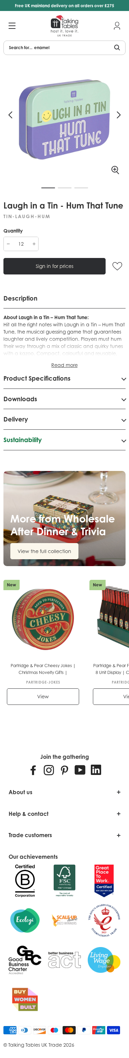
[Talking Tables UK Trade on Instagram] (49, 770)
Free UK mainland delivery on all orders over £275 (64, 5)
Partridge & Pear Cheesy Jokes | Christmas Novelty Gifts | (43, 669)
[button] (10, 115)
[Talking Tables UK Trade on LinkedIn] (96, 770)
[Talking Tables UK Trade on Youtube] (80, 770)
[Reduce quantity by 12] (8, 244)
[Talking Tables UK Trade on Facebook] (33, 770)
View (43, 696)
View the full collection (44, 551)
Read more (64, 365)
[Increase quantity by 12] (34, 244)
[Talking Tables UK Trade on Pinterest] (64, 770)
